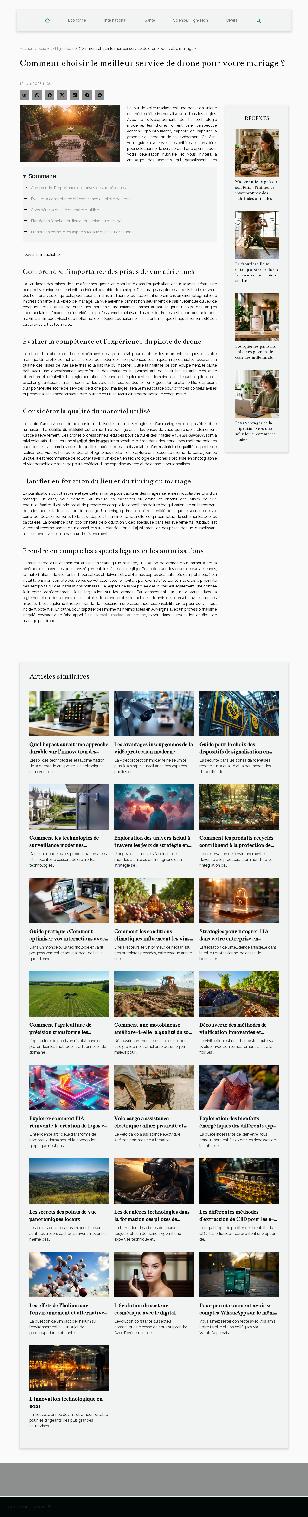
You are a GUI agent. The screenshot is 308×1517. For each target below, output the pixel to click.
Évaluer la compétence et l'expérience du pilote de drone (81, 199)
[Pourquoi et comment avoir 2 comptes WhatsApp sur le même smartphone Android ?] (239, 1274)
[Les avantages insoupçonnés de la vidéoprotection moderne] (153, 713)
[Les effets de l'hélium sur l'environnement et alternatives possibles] (69, 1274)
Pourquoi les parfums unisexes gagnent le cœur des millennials (255, 352)
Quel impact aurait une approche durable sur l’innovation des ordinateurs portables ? (68, 751)
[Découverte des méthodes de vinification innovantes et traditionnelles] (239, 993)
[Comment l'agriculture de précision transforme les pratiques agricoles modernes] (69, 993)
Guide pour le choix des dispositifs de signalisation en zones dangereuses (234, 751)
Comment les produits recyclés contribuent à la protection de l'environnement (236, 845)
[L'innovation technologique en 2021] (69, 1367)
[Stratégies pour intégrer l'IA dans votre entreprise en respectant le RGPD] (239, 900)
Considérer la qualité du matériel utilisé (65, 210)
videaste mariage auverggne (120, 615)
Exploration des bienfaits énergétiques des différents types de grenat (238, 1125)
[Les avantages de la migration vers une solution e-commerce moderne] (257, 393)
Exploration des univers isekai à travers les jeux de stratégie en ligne (152, 845)
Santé (150, 20)
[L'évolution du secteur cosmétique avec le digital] (153, 1274)
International (115, 20)
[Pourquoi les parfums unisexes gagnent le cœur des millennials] (257, 316)
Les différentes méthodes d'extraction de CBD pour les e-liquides (236, 1219)
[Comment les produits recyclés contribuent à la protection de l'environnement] (239, 806)
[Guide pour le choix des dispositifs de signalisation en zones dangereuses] (239, 713)
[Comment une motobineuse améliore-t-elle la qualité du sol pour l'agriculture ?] (153, 993)
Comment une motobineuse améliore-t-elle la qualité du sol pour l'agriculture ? (152, 1032)
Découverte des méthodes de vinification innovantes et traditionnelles (233, 1032)
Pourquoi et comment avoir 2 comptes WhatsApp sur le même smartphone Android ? (237, 1312)
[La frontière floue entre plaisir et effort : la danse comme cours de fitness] (257, 234)
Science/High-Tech (190, 20)
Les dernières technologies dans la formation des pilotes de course (152, 1219)
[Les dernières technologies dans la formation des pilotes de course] (153, 1180)
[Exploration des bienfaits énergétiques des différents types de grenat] (239, 1087)
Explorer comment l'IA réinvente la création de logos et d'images (67, 1125)
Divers (231, 20)
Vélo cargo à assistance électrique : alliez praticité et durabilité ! (149, 1125)
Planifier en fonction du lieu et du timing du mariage (76, 221)
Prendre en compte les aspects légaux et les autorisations (82, 232)
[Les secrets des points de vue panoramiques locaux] (69, 1180)
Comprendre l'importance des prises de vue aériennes (78, 188)
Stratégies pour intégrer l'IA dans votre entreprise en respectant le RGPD (234, 938)
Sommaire (42, 176)
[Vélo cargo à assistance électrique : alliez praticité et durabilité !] (153, 1087)
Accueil (26, 48)
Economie (77, 20)
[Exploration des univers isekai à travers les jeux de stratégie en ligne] (153, 806)
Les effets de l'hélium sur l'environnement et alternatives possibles (67, 1312)
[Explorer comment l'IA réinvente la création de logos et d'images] (69, 1087)
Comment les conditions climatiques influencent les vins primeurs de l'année (152, 938)
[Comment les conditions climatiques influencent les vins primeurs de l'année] (153, 900)
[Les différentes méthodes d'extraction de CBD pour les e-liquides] (239, 1180)
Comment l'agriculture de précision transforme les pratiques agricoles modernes (64, 1032)
